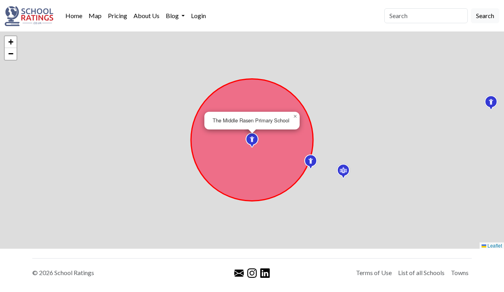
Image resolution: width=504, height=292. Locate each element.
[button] (252, 140)
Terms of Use (374, 272)
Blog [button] (173, 15)
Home (73, 15)
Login (198, 15)
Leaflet (494, 245)
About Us (146, 15)
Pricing (117, 15)
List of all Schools (421, 272)
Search (485, 15)
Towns (460, 272)
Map (95, 15)
